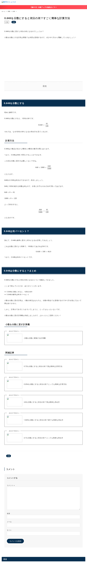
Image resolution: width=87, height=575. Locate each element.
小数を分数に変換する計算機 (35, 338)
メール (9, 522)
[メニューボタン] (84, 2)
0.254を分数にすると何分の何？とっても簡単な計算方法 (45, 384)
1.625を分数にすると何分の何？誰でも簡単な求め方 (43, 420)
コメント (11, 485)
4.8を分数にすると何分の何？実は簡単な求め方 (42, 402)
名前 (8, 513)
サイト (9, 530)
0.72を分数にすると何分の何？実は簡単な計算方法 (43, 366)
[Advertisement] (43, 60)
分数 (14, 22)
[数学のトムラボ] (9, 2)
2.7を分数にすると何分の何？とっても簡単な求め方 (43, 438)
